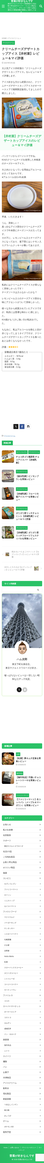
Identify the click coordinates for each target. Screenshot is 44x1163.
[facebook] (22, 426)
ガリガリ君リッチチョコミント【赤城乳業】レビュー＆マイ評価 (27, 516)
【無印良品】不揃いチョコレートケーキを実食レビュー (28, 780)
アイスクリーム (9, 436)
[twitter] (15, 426)
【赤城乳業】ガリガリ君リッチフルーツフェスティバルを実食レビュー (27, 535)
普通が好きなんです (22, 1155)
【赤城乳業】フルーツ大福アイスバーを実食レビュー (27, 496)
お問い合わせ (14, 1147)
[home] (24, 689)
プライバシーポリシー (29, 1147)
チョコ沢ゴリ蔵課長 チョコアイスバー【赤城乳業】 (27, 460)
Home (6, 1147)
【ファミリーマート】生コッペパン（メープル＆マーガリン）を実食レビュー (28, 802)
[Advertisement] (22, 24)
